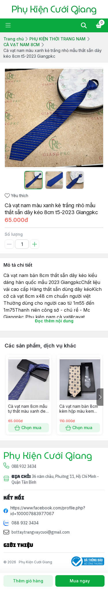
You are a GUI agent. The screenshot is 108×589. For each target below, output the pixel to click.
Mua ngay (80, 580)
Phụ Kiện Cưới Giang (35, 562)
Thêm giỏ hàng (28, 580)
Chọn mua (31, 427)
